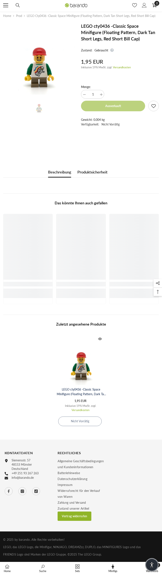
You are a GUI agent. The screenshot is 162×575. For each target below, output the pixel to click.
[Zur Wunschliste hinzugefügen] (153, 106)
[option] (39, 59)
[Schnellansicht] (100, 339)
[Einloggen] (144, 5)
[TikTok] (36, 491)
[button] (152, 565)
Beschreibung (59, 172)
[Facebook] (9, 491)
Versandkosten (122, 67)
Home (7, 16)
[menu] (5, 5)
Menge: (86, 87)
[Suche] (17, 5)
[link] (28, 284)
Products (19, 16)
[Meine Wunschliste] (134, 5)
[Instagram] (22, 491)
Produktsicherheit (92, 172)
